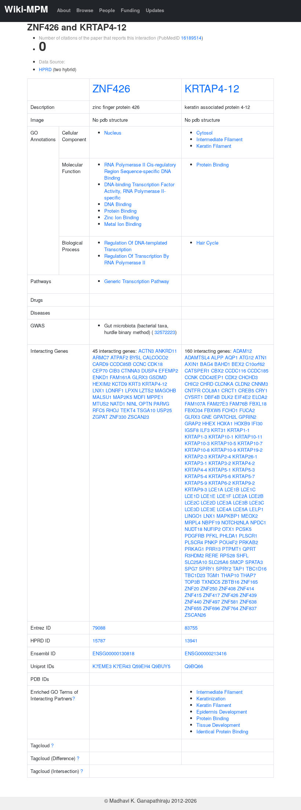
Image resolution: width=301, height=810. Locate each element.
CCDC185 (257, 370)
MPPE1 (155, 396)
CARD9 (100, 363)
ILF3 (205, 429)
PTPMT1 (231, 548)
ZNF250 (208, 588)
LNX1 (98, 390)
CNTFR (192, 390)
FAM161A (120, 377)
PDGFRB (194, 535)
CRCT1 (229, 390)
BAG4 (206, 363)
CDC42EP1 (211, 377)
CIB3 (114, 370)
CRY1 (261, 390)
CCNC (139, 363)
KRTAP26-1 (244, 456)
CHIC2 (192, 383)
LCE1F (224, 495)
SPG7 (191, 568)
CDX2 (231, 377)
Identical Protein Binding (222, 731)
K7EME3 (102, 666)
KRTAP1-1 (238, 429)
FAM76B (238, 403)
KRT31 (218, 429)
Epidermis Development (221, 711)
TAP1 (238, 568)
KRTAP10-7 (249, 443)
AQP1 (231, 357)
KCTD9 (119, 383)
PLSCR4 (194, 542)
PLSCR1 (248, 535)
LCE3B (240, 502)
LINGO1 (193, 515)
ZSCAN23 (138, 416)
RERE (211, 555)
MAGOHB (165, 390)
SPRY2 (223, 568)
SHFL (242, 555)
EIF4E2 (243, 396)
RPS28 (227, 555)
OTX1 (228, 528)
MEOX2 (249, 515)
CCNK (191, 377)
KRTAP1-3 (196, 436)
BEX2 (238, 363)
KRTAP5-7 (243, 476)
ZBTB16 (230, 581)
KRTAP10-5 (223, 443)
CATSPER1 (197, 370)
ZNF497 (211, 601)
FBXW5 (212, 410)
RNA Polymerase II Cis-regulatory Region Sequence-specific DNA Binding (140, 171)
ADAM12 (242, 350)
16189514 (191, 37)
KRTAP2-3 (196, 456)
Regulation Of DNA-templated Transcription (135, 246)
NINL (132, 403)
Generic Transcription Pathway (136, 281)
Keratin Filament (213, 145)
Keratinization (210, 698)
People (107, 10)
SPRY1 (206, 568)
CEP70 (100, 370)
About (63, 10)
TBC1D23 (195, 575)
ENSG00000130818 (113, 653)
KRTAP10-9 (223, 449)
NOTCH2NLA (235, 522)
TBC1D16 (256, 568)
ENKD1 (100, 377)
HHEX (208, 423)
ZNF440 (193, 601)
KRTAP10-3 (197, 443)
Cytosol (204, 132)
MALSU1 (102, 396)
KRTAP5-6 (219, 476)
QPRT (249, 548)
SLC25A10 (196, 561)
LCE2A (240, 495)
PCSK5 (243, 528)
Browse (84, 10)
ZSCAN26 (195, 614)
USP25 (164, 410)
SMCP (237, 561)
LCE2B (256, 495)
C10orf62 (255, 363)
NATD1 (117, 403)
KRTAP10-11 (248, 436)
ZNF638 (248, 601)
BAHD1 (222, 363)
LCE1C (248, 489)
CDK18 (155, 363)
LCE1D (192, 495)
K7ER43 (122, 666)
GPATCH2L (225, 416)
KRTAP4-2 (243, 462)
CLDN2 (242, 383)
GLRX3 (140, 377)
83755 (191, 627)
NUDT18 (193, 528)
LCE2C (192, 502)
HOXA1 (225, 423)
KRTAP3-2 (219, 462)
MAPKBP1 (228, 515)
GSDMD (158, 377)
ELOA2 (259, 396)
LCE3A (224, 502)
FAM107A (195, 403)
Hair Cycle (207, 242)
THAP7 (248, 575)
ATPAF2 (119, 357)
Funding (130, 10)
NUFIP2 (212, 528)
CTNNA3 (130, 370)
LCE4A (224, 509)
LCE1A (215, 489)
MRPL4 (192, 522)
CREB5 (246, 390)
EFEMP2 (168, 370)
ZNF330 (117, 416)
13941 (191, 640)
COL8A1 (211, 390)
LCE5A (240, 509)
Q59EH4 (141, 666)
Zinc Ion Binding (121, 217)
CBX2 (217, 370)
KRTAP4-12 (212, 87)
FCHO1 (230, 410)
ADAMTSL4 (197, 357)
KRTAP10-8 (197, 449)
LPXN (131, 390)
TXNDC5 (211, 581)
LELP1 (256, 509)
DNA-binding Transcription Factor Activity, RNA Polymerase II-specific (139, 191)
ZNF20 (192, 588)
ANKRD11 (166, 350)
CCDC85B (120, 363)
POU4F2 (228, 542)
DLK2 (227, 396)
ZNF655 (193, 608)
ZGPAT (100, 416)
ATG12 (246, 357)
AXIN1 (192, 363)
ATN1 (261, 357)
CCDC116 (235, 370)
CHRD (206, 383)
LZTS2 (146, 390)
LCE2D (208, 502)
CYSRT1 (194, 396)
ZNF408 (227, 588)
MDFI (139, 396)
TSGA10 (146, 410)
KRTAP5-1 (219, 469)
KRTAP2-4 (219, 456)
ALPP (217, 357)
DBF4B (212, 396)
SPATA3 (254, 561)
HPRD (45, 69)
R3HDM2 (194, 555)
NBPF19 (211, 522)
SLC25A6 (218, 561)
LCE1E (208, 495)
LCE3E (208, 509)
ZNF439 (248, 594)
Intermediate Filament (219, 139)
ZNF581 (229, 601)
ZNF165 (249, 581)
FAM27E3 (217, 403)
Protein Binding (120, 210)
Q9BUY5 (161, 666)
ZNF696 (211, 608)
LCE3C (256, 502)
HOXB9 (242, 423)
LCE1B (232, 489)
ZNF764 (229, 608)
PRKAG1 (194, 548)
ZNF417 (211, 594)
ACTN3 (146, 350)
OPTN (145, 403)
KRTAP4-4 (196, 469)
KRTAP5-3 (243, 469)
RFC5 (99, 410)
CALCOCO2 (155, 357)
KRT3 (134, 383)
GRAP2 (193, 423)
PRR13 (213, 548)
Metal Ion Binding (122, 223)
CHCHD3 (248, 377)
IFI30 (256, 423)
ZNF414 (245, 588)
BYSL (135, 357)
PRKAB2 (248, 542)
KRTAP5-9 (196, 482)
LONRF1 (115, 390)
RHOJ (112, 410)
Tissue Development (218, 724)
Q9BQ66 (194, 666)
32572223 (165, 332)
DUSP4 (149, 370)
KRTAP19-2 (249, 449)
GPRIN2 (247, 416)
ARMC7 (101, 357)
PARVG (161, 403)
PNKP (211, 542)
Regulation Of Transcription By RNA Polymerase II (136, 259)
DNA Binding (117, 204)
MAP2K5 (122, 396)
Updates (155, 10)
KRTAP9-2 (243, 482)
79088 (99, 627)
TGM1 (213, 575)
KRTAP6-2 (219, 482)
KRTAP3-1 (196, 462)
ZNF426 (111, 87)
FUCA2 (247, 410)
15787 (99, 640)
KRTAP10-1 (220, 436)
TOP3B (192, 581)
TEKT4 (127, 410)
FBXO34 (194, 410)
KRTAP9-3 (196, 489)
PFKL (212, 535)
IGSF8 (192, 429)
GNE (207, 416)
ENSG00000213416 (205, 653)
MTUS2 (101, 403)
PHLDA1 (228, 535)
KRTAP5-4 (196, 476)
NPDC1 (258, 522)
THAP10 (230, 575)
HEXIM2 (101, 383)
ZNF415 (193, 594)
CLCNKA (224, 383)
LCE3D (192, 509)
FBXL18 (257, 403)
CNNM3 (259, 383)
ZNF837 (248, 608)
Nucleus (113, 132)
